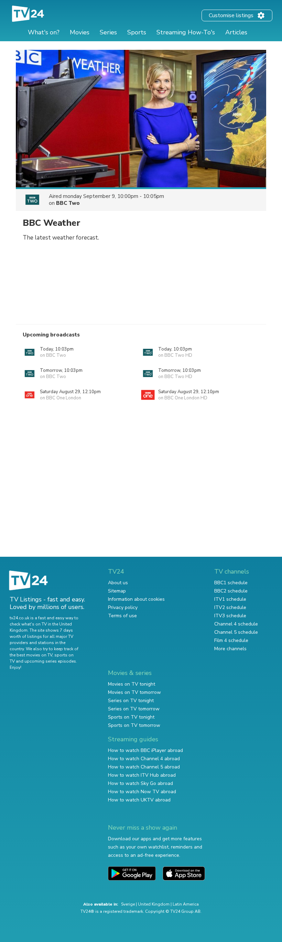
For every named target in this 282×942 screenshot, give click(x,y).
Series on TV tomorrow (134, 709)
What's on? (43, 32)
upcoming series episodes (50, 661)
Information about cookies (136, 599)
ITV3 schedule (230, 615)
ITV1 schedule (230, 599)
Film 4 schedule (231, 640)
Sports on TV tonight (131, 717)
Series (108, 32)
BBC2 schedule (231, 591)
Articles (236, 32)
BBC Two (68, 203)
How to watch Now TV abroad (142, 791)
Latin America (186, 904)
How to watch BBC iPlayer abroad (145, 750)
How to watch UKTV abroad (139, 800)
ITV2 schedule (230, 607)
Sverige (128, 904)
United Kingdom (154, 904)
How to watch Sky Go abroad (140, 783)
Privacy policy (123, 607)
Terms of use (122, 615)
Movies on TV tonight (131, 684)
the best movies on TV (31, 655)
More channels (230, 648)
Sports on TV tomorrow (134, 725)
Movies (79, 32)
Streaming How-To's (185, 32)
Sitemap (117, 591)
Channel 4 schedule (236, 624)
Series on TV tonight (131, 700)
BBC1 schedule (231, 582)
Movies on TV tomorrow (134, 692)
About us (118, 582)
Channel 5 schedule (236, 632)
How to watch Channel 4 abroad (144, 758)
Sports (136, 32)
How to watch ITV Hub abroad (142, 775)
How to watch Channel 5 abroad (144, 767)
